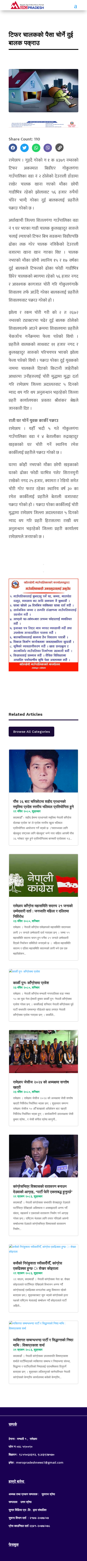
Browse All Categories (31, 732)
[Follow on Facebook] (35, 1410)
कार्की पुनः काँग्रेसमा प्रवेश (31, 983)
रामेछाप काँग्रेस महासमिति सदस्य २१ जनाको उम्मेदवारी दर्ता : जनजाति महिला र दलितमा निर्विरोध (43, 911)
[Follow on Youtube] (52, 1410)
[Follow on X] (43, 1410)
